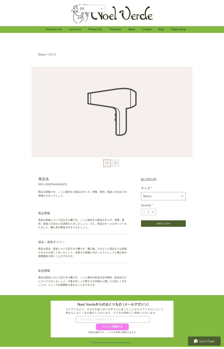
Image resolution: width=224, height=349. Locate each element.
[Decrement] (144, 212)
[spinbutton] (148, 212)
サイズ (146, 188)
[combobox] (163, 196)
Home (41, 54)
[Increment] (153, 212)
